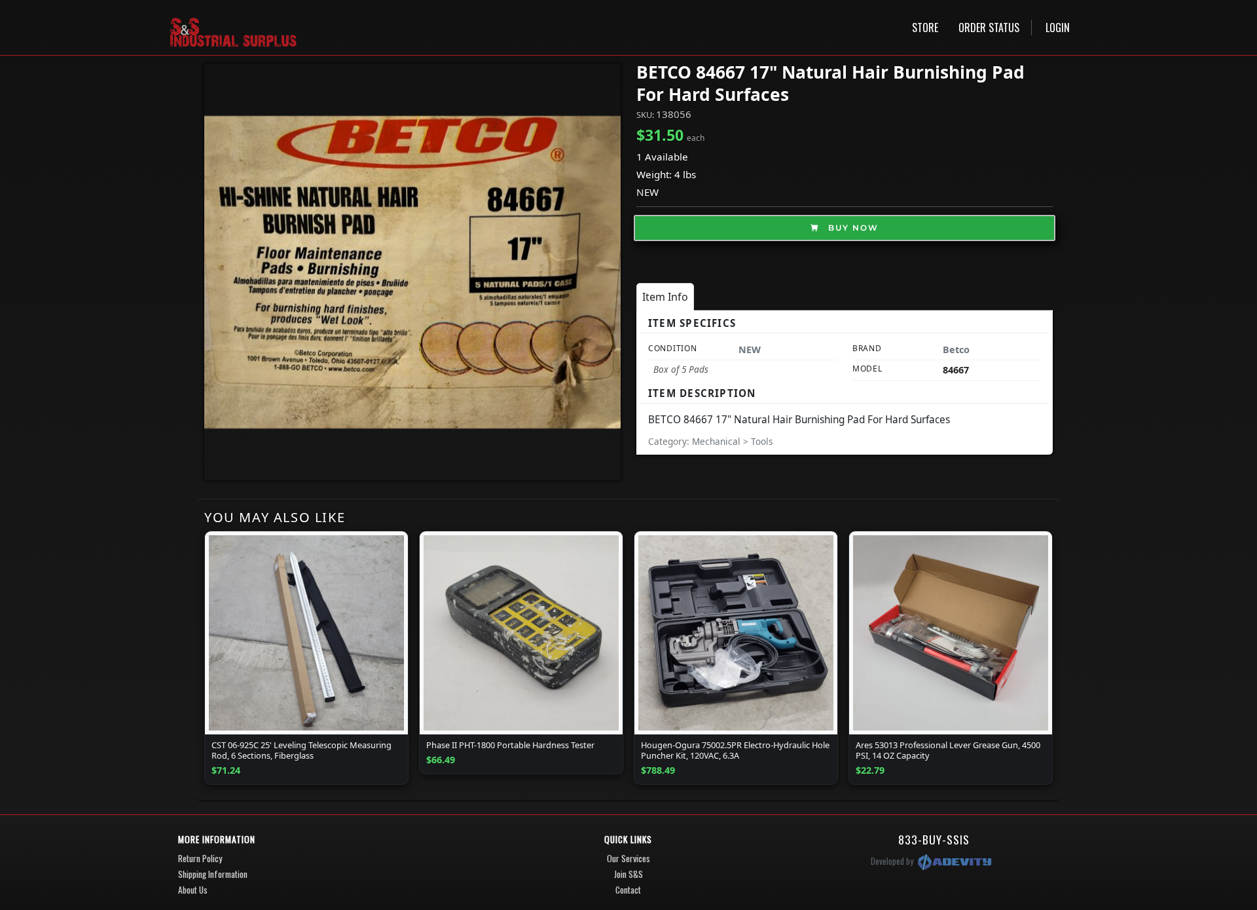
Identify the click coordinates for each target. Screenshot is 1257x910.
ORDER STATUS (988, 27)
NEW (647, 192)
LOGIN (1058, 27)
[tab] (665, 297)
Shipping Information (212, 874)
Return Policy (200, 858)
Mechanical (717, 441)
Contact (628, 889)
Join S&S (628, 874)
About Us (193, 889)
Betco (956, 349)
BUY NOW (852, 228)
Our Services (628, 858)
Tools (762, 441)
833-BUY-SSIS (934, 839)
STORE (925, 27)
